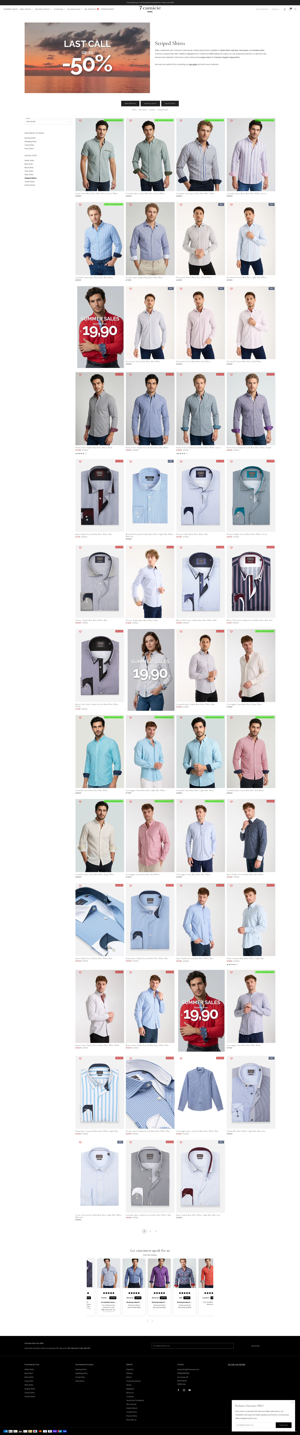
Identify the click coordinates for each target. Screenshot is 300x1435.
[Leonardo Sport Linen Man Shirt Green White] (150, 154)
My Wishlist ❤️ (92, 9)
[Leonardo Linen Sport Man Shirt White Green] (251, 154)
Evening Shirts (30, 138)
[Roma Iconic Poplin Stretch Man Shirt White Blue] (150, 1006)
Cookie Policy (131, 1412)
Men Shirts (25, 9)
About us (129, 1393)
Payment (129, 1369)
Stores (128, 1385)
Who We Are (131, 1404)
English (275, 9)
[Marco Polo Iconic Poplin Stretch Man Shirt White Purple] (99, 665)
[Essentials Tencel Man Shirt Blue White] (150, 322)
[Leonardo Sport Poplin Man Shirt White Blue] (200, 665)
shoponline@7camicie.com (188, 1369)
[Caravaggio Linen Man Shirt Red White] (150, 835)
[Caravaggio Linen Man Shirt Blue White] (200, 835)
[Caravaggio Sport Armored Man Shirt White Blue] (200, 1092)
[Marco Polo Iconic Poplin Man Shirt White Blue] (200, 581)
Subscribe (255, 1346)
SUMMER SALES (11, 9)
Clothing (58, 9)
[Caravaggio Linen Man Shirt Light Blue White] (150, 751)
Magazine (130, 1389)
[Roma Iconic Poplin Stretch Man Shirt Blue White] (150, 408)
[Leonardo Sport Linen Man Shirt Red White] (251, 751)
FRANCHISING (107, 9)
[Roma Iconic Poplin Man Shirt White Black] (99, 408)
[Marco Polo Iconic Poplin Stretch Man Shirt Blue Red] (251, 581)
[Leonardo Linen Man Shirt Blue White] (99, 751)
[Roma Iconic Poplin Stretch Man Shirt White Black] (99, 1006)
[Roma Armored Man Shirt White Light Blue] (251, 919)
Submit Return (132, 1408)
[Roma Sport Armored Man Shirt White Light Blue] (99, 1092)
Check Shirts (30, 182)
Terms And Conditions (135, 1400)
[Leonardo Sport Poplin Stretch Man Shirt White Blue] (150, 1176)
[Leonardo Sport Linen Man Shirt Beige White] (99, 835)
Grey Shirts (29, 171)
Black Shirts (29, 167)
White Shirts (29, 160)
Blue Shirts (29, 164)
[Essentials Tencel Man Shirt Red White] (200, 322)
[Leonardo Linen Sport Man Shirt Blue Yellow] (200, 154)
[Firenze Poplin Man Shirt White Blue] (200, 495)
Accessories (73, 9)
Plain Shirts (29, 175)
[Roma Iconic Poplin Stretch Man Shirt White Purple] (251, 408)
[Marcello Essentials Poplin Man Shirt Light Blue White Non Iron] (150, 495)
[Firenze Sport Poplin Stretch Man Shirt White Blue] (150, 1092)
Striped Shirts (163, 110)
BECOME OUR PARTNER (236, 1364)
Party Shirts (29, 148)
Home (134, 110)
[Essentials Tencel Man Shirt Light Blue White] (251, 238)
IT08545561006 (183, 1373)
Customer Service (133, 1381)
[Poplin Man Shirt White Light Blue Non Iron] (251, 1092)
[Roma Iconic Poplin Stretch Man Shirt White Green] (200, 408)
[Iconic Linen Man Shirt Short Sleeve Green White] (99, 154)
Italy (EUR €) (262, 9)
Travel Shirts (29, 145)
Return (129, 1377)
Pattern (153, 110)
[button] (148, 1321)
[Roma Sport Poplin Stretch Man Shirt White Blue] (150, 919)
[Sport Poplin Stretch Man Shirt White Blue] (99, 495)
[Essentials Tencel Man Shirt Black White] (200, 238)
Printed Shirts (30, 185)
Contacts (130, 1396)
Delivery (129, 1373)
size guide (193, 64)
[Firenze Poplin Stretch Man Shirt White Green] (251, 495)
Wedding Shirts (31, 141)
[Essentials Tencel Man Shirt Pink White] (251, 322)
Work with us (131, 1420)
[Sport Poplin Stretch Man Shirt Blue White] (251, 835)
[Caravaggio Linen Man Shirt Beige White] (251, 665)
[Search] (295, 9)
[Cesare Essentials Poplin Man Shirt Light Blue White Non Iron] (99, 1176)
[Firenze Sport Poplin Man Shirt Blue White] (150, 238)
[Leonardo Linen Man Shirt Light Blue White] (200, 751)
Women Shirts (42, 9)
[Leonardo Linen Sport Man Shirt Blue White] (99, 238)
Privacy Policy (131, 1416)
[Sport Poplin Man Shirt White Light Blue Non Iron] (200, 1176)
